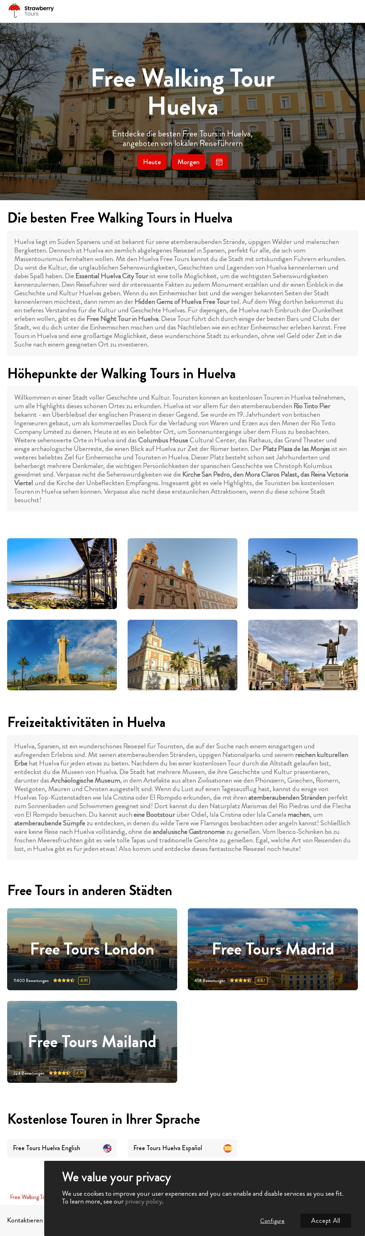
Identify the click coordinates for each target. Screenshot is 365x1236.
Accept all (325, 1220)
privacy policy (143, 1201)
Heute (152, 162)
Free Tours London (92, 949)
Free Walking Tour (30, 1197)
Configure (272, 1221)
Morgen (189, 162)
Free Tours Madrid (273, 949)
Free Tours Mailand (92, 1042)
